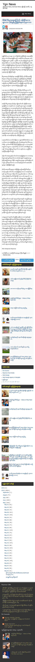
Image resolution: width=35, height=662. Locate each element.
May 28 (6, 512)
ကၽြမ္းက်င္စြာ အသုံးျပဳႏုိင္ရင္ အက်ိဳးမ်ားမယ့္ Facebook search (17, 620)
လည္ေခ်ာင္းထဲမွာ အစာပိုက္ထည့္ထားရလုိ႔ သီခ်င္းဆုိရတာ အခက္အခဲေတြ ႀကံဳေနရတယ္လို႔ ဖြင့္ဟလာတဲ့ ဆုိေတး (17, 611)
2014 (3, 490)
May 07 (6, 566)
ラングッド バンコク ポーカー (11, 382)
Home (17, 259)
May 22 (6, 528)
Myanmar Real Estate (8, 373)
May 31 (6, 505)
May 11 (6, 556)
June (4, 500)
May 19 (6, 535)
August (5, 495)
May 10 (6, 558)
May (4, 503)
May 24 (6, 522)
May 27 (6, 515)
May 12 (6, 553)
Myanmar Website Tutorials (12, 618)
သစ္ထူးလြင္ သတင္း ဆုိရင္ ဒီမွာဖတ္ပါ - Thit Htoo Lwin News (21, 653)
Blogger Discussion (9, 624)
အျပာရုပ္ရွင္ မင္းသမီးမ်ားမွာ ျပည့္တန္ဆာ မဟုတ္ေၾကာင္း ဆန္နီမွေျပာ (21, 447)
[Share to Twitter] (4, 26)
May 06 (6, 568)
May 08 (6, 563)
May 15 (6, 545)
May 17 (6, 540)
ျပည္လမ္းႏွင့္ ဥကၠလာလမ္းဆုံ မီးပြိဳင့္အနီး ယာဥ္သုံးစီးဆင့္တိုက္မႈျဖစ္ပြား (21, 465)
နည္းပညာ (5, 380)
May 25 (6, 520)
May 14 (6, 548)
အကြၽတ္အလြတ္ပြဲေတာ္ (12, 577)
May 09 (6, 561)
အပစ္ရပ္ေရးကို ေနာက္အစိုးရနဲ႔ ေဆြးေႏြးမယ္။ (20, 409)
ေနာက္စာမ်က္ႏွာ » (27, 260)
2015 (3, 488)
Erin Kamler (6, 371)
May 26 (6, 517)
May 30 (6, 507)
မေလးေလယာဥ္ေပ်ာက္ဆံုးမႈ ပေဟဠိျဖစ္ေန (21, 289)
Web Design (6, 375)
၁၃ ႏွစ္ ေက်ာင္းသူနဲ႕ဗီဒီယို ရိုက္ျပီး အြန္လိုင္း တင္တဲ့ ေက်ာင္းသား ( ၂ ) (21, 270)
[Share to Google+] (6, 26)
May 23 (6, 525)
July (4, 498)
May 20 (6, 533)
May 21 (6, 530)
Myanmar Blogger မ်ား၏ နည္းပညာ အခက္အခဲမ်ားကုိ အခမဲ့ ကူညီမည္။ (17, 626)
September (6, 492)
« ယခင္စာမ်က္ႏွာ (8, 260)
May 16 (6, 543)
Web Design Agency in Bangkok (11, 377)
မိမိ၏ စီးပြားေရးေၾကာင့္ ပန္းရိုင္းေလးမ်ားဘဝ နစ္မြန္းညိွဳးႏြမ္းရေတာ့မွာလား (17, 21)
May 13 (6, 550)
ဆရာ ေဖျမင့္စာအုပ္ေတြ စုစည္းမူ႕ (18, 308)
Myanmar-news (6, 255)
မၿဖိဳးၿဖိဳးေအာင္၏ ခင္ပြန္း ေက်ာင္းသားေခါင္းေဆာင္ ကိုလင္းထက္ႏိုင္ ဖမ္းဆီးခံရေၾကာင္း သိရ (17, 601)
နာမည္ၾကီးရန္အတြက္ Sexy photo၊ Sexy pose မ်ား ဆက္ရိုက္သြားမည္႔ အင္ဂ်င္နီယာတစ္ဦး (21, 358)
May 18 (6, 538)
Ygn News (9, 5)
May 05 (6, 571)
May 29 (6, 510)
